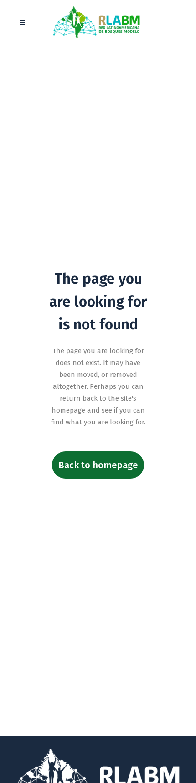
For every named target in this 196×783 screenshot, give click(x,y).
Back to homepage (98, 465)
